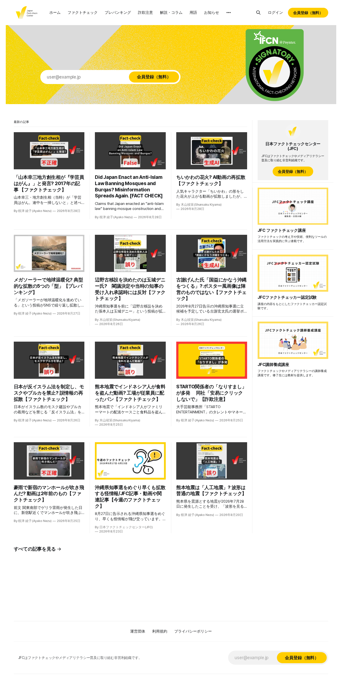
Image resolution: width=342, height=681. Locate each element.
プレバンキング (118, 12)
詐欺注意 (145, 12)
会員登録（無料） (308, 12)
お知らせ (211, 12)
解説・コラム (171, 12)
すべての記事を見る (35, 549)
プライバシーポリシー (193, 631)
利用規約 (159, 631)
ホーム (55, 12)
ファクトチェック (83, 12)
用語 (193, 12)
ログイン (275, 12)
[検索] (258, 13)
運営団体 (137, 631)
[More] (229, 13)
